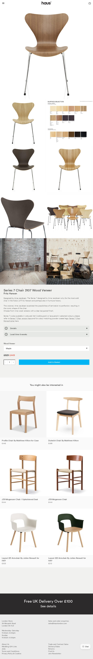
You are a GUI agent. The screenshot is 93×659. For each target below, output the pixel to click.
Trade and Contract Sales (58, 644)
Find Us (51, 651)
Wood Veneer (9, 343)
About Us (5, 644)
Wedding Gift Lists (9, 646)
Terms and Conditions (10, 651)
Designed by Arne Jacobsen (15, 298)
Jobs (3, 649)
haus (42, 6)
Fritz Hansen (10, 293)
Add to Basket (54, 362)
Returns (51, 649)
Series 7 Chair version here (21, 318)
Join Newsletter (54, 653)
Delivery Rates (54, 646)
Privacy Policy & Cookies (11, 653)
